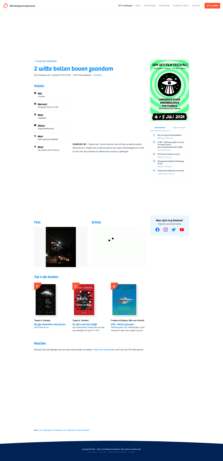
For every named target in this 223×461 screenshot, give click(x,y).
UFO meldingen (125, 5)
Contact (132, 452)
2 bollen (41, 96)
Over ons (103, 452)
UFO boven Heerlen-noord (169, 154)
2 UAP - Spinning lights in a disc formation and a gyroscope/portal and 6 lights (171, 144)
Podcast (196, 5)
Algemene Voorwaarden (118, 452)
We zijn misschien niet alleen (50, 324)
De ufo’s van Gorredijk (84, 324)
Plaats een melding (102, 349)
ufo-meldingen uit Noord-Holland (76, 430)
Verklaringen (150, 5)
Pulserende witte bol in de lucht (171, 171)
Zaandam (42, 118)
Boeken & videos (181, 5)
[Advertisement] (111, 38)
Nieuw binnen (160, 128)
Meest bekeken (179, 128)
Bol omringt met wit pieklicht (169, 135)
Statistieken (164, 5)
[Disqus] (89, 387)
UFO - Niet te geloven (122, 324)
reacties (97, 75)
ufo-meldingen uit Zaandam (50, 430)
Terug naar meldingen (46, 61)
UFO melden (92, 452)
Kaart (138, 5)
